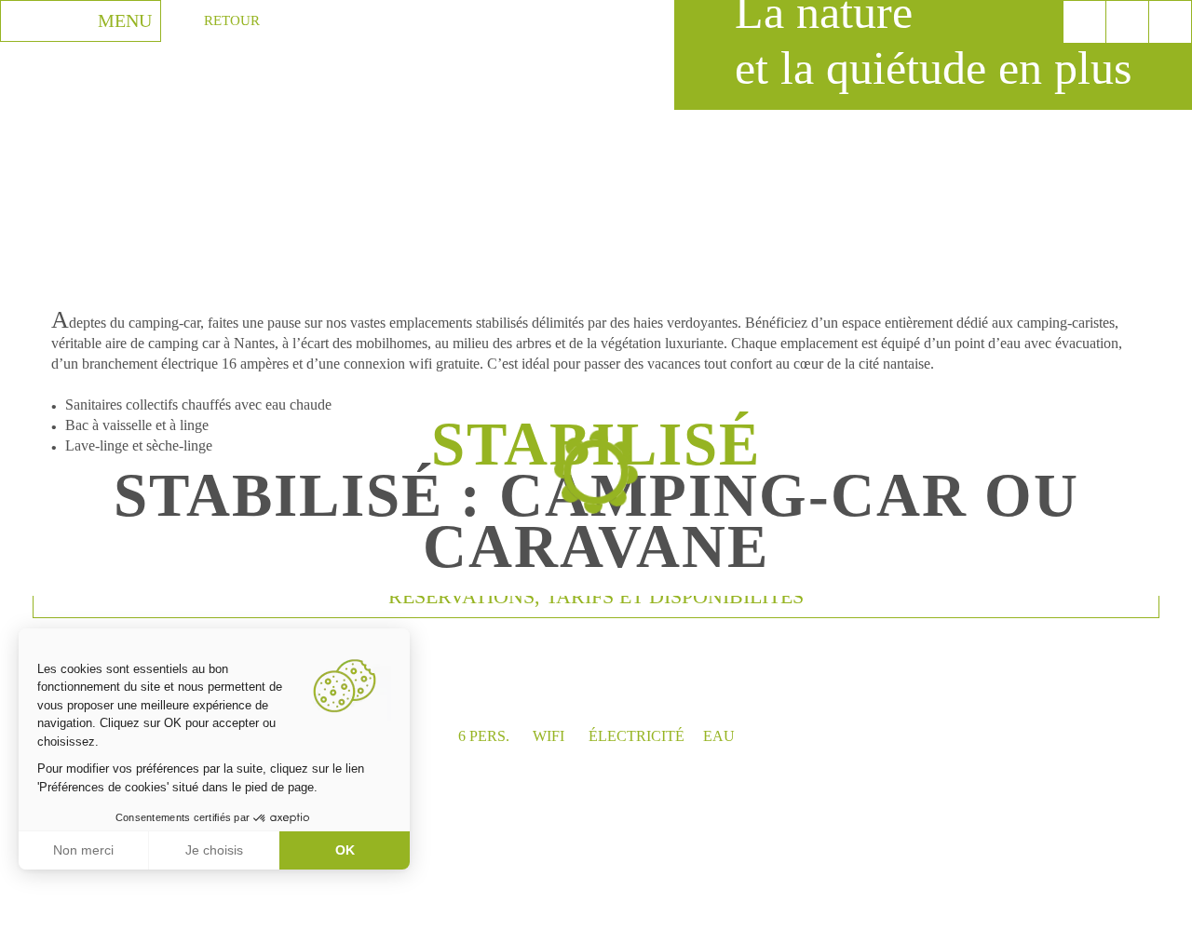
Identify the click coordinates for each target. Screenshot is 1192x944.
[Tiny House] (1127, 22)
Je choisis (214, 850)
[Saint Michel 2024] (1170, 22)
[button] (28, 923)
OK (345, 850)
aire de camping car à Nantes (190, 343)
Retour (232, 20)
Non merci (83, 850)
